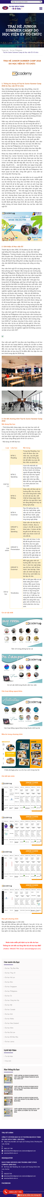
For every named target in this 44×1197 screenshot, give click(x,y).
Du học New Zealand (12, 1023)
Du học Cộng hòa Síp (12, 1000)
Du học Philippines (16, 50)
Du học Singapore (11, 986)
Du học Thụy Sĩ (10, 973)
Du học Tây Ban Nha (12, 968)
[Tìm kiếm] (40, 2)
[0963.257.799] (6, 1192)
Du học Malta (9, 1019)
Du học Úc (8, 996)
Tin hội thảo (9, 1056)
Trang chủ (5, 50)
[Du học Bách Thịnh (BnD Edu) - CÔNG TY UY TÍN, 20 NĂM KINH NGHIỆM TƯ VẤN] (15, 8)
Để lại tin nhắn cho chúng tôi (30, 1195)
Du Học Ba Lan (10, 1032)
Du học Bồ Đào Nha (11, 1037)
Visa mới (8, 1061)
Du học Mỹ (8, 1005)
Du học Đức (9, 982)
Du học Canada (10, 1009)
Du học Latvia (9, 1041)
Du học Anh (9, 1014)
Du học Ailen (9, 1028)
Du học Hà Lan (10, 977)
